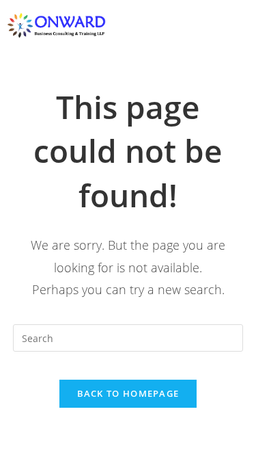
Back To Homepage (128, 393)
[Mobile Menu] (244, 25)
